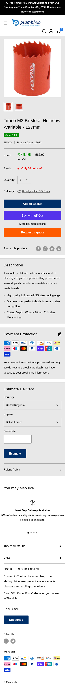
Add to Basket (32, 203)
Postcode (10, 431)
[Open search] (44, 31)
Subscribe (16, 619)
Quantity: (9, 179)
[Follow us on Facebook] (6, 641)
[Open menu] (5, 23)
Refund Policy (12, 469)
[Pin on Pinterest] (45, 248)
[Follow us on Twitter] (13, 641)
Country (9, 397)
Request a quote (32, 232)
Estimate (15, 453)
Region (8, 414)
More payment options (32, 223)
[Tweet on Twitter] (52, 248)
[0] (58, 31)
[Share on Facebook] (38, 248)
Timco (8, 142)
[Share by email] (58, 248)
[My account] (51, 31)
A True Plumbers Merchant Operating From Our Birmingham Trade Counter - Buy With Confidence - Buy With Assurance (32, 7)
